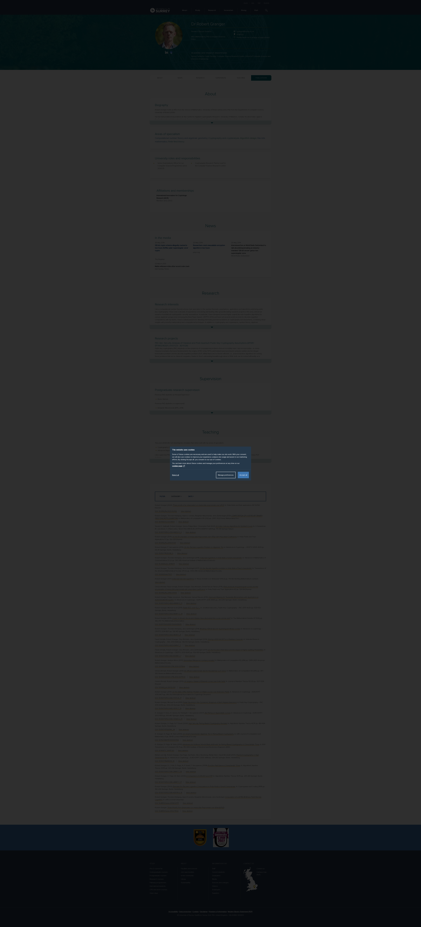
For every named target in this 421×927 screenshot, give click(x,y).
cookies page (177, 466)
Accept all (243, 475)
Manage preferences (226, 475)
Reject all (175, 475)
